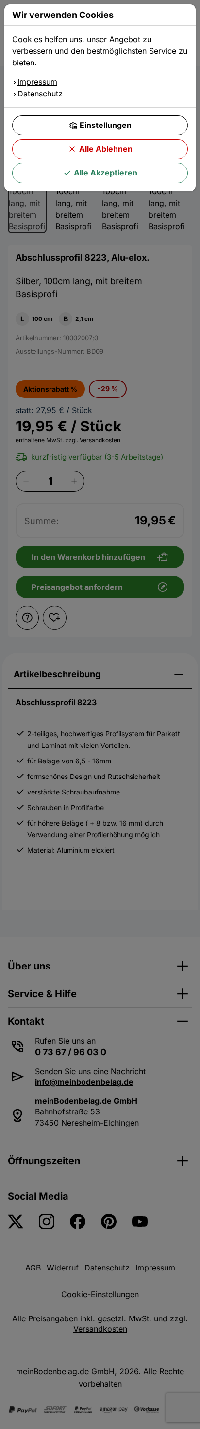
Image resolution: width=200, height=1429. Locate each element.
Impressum (37, 82)
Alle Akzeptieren (105, 172)
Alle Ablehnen (106, 149)
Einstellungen (106, 125)
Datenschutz (40, 93)
